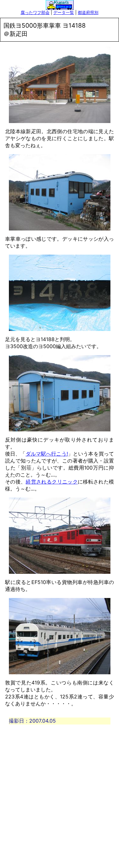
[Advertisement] (59, 784)
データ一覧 (63, 12)
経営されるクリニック (52, 481)
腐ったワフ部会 (35, 12)
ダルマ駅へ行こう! (47, 453)
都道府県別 (88, 12)
